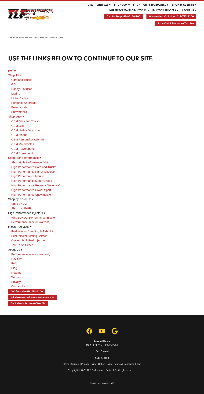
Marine (15, 93)
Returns (16, 272)
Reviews (16, 259)
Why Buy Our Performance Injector (33, 217)
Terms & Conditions (124, 364)
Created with (102, 383)
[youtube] (102, 331)
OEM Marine (19, 134)
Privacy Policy (88, 364)
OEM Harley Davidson (25, 130)
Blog (14, 268)
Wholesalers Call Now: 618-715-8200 (171, 16)
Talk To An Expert (22, 245)
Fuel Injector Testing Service (29, 236)
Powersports (19, 107)
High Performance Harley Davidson (33, 171)
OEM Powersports (23, 148)
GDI (13, 84)
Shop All (103, 4)
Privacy (16, 282)
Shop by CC (19, 203)
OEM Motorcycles (22, 144)
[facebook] (89, 331)
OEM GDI (17, 125)
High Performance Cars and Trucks (33, 167)
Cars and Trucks (21, 79)
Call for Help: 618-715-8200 (123, 16)
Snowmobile (19, 112)
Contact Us (18, 286)
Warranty (17, 277)
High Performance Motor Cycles (31, 180)
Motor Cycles (19, 98)
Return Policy (105, 364)
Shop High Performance (150, 4)
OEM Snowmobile (22, 153)
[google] (115, 331)
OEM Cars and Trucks (25, 121)
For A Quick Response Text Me (176, 23)
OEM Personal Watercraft (27, 139)
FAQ (14, 263)
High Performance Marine (27, 176)
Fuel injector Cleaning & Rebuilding (33, 231)
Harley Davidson (21, 89)
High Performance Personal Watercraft (35, 185)
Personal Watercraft (23, 102)
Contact (75, 364)
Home (89, 4)
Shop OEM (122, 4)
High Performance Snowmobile (31, 194)
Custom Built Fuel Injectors (28, 240)
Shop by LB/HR (21, 208)
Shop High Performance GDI (29, 162)
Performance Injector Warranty (30, 222)
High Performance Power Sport (31, 190)
